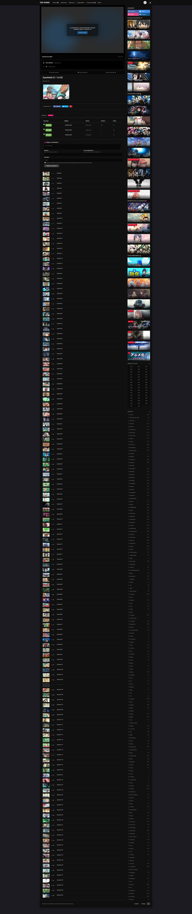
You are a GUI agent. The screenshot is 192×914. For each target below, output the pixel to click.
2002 (131, 387)
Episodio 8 (59, 208)
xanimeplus (132, 878)
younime (131, 884)
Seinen (131, 803)
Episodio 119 (60, 764)
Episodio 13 (59, 233)
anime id (131, 426)
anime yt (131, 441)
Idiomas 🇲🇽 (63, 2)
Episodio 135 (60, 845)
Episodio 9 (59, 213)
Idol (130, 696)
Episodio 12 (59, 228)
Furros (131, 678)
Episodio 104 (60, 689)
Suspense (132, 842)
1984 (131, 403)
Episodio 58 (59, 459)
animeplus (132, 534)
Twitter (143, 11)
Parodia (131, 767)
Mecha (131, 740)
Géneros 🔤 (55, 2)
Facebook (132, 11)
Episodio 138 (60, 860)
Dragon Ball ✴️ (80, 2)
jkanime (131, 717)
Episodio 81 (59, 574)
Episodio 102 (60, 679)
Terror (131, 845)
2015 (146, 374)
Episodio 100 (60, 669)
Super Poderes (133, 836)
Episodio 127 (60, 804)
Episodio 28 (59, 308)
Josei (131, 719)
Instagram (143, 14)
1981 (131, 405)
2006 (146, 382)
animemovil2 (132, 519)
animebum (132, 462)
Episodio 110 (60, 719)
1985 (146, 400)
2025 (139, 366)
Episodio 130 (60, 819)
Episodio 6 (59, 198)
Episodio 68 (59, 509)
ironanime (132, 699)
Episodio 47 (59, 403)
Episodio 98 (59, 659)
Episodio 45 (59, 393)
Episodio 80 (59, 569)
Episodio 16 (59, 248)
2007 (139, 382)
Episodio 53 (59, 433)
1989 (139, 398)
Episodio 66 (59, 499)
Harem (131, 684)
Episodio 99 (59, 664)
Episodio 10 (59, 218)
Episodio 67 (59, 504)
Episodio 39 (59, 363)
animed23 (132, 465)
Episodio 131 (60, 824)
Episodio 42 (59, 378)
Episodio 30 (59, 318)
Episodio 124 (60, 789)
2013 (139, 377)
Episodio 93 (59, 634)
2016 (139, 374)
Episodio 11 (59, 223)
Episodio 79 (59, 564)
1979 (139, 405)
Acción (131, 414)
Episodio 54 (59, 438)
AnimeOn (132, 525)
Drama (131, 645)
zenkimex (132, 893)
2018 (146, 371)
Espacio (131, 663)
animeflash (132, 480)
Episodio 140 (60, 870)
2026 (131, 366)
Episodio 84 (59, 589)
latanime (131, 725)
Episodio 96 (59, 649)
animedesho (132, 468)
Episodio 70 (59, 519)
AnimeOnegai (133, 528)
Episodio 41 (59, 373)
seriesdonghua (133, 809)
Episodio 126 (60, 799)
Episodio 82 (59, 579)
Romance (132, 797)
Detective (132, 633)
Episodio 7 (59, 203)
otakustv (131, 764)
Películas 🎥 (72, 2)
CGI (130, 585)
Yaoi (131, 881)
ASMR (131, 558)
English (131, 657)
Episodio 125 (60, 794)
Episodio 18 (59, 258)
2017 (131, 374)
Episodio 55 (59, 443)
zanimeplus (132, 890)
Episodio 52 (59, 428)
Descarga (51, 115)
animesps (132, 540)
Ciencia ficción (133, 591)
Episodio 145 (60, 895)
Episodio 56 (59, 448)
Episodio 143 (60, 885)
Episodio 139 (60, 865)
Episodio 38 (59, 358)
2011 (131, 379)
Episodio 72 (59, 529)
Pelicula (131, 770)
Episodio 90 (59, 619)
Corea (131, 603)
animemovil (132, 516)
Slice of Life (132, 824)
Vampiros (132, 860)
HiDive (131, 690)
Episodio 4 (59, 188)
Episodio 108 (60, 709)
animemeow (132, 513)
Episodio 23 (59, 283)
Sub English (132, 833)
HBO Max (132, 687)
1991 (146, 395)
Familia (131, 666)
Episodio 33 (59, 333)
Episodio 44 (59, 388)
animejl (131, 504)
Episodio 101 (60, 674)
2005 (131, 385)
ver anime (132, 863)
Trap (131, 851)
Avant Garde (132, 564)
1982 (146, 403)
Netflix (131, 758)
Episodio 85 (59, 594)
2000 (146, 387)
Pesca (131, 773)
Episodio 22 (59, 278)
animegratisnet (133, 498)
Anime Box (132, 420)
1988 (146, 398)
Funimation (132, 675)
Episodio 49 (59, 413)
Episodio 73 (59, 534)
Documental (132, 639)
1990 (131, 398)
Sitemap (143, 903)
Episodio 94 (59, 639)
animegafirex (133, 492)
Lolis (131, 731)
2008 (131, 382)
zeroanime (132, 896)
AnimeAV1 (132, 453)
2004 (139, 385)
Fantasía (131, 672)
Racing (131, 782)
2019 (139, 371)
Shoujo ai (132, 818)
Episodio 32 (59, 328)
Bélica (131, 573)
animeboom (132, 459)
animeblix (132, 456)
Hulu (131, 693)
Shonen (131, 815)
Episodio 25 (59, 293)
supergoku (132, 839)
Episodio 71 (59, 524)
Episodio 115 (60, 744)
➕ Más (99, 2)
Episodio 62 (59, 479)
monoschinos (133, 746)
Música (131, 752)
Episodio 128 (60, 809)
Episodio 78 (59, 559)
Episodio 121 (60, 774)
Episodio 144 (60, 890)
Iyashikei (132, 711)
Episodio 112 (60, 729)
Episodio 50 (59, 418)
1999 (131, 390)
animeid (131, 501)
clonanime (132, 594)
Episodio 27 (59, 303)
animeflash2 (132, 483)
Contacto (136, 903)
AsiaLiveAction (133, 555)
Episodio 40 (59, 368)
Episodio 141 (60, 875)
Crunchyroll (132, 621)
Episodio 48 (59, 408)
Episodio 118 (60, 759)
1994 (146, 392)
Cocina (131, 597)
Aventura (132, 567)
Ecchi (131, 651)
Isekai (131, 702)
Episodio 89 (59, 614)
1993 (131, 395)
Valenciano (132, 857)
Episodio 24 (59, 288)
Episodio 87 (59, 604)
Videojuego (132, 872)
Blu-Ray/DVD (132, 576)
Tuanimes (132, 854)
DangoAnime (132, 624)
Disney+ (131, 636)
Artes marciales (133, 552)
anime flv (132, 423)
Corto (131, 606)
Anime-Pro (132, 444)
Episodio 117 (60, 754)
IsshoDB (131, 705)
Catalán (131, 582)
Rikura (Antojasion (134, 794)
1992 (139, 395)
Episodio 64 (59, 489)
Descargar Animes (134, 630)
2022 (139, 369)
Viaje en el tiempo (134, 869)
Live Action (132, 728)
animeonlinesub (133, 531)
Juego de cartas (133, 722)
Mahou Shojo (132, 737)
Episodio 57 (59, 453)
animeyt (131, 549)
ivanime (131, 708)
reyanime (132, 788)
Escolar (131, 660)
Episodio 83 (59, 584)
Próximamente (133, 779)
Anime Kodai (132, 429)
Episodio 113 (60, 734)
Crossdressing (133, 618)
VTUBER (131, 875)
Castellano (132, 579)
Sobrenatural (132, 827)
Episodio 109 (60, 714)
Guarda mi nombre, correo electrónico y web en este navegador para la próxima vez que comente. (69, 162)
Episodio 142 (60, 880)
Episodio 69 (59, 514)
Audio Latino (132, 561)
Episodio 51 (59, 423)
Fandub (131, 669)
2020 (131, 371)
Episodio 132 (60, 829)
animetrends (132, 543)
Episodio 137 (60, 855)
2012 (146, 377)
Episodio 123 (60, 784)
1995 (139, 392)
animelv (131, 510)
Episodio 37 (59, 353)
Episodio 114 (60, 739)
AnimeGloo (132, 495)
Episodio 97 (59, 654)
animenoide (132, 522)
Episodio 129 (60, 814)
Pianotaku (132, 776)
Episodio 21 (59, 273)
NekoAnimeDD (133, 755)
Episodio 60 (59, 469)
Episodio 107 (60, 704)
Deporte (131, 627)
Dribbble (132, 14)
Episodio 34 (59, 338)
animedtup (132, 471)
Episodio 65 (59, 494)
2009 (146, 379)
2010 (139, 379)
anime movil (132, 432)
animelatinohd (133, 507)
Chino (131, 588)
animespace (132, 537)
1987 (131, 400)
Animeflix (132, 486)
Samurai (131, 800)
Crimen (131, 609)
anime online (132, 435)
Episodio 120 (60, 769)
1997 (146, 390)
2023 (131, 369)
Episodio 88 (59, 609)
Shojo (131, 812)
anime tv (131, 438)
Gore (131, 681)
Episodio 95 (59, 644)
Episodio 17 (59, 253)
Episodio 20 (59, 268)
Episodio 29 (59, 313)
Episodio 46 (59, 398)
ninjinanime (132, 761)
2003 (146, 385)
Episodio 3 (59, 183)
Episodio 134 (60, 840)
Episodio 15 (59, 243)
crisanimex (132, 615)
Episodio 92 (59, 629)
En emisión (132, 654)
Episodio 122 (60, 779)
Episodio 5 (59, 193)
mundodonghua (133, 749)
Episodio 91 (59, 624)
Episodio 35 (59, 343)
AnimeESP (132, 474)
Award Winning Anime (134, 570)
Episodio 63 (59, 484)
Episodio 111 (60, 724)
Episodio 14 (59, 238)
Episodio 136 (60, 850)
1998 (139, 390)
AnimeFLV (132, 489)
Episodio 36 (59, 348)
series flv (132, 806)
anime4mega (132, 447)
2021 (146, 369)
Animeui (131, 546)
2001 (139, 387)
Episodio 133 (60, 835)
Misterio (131, 743)
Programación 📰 (91, 2)
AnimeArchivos (133, 450)
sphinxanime (132, 830)
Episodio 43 (59, 383)
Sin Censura (132, 821)
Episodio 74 (59, 539)
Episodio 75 (59, 544)
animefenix (132, 477)
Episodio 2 (59, 178)
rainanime (132, 785)
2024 (146, 366)
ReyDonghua (132, 791)
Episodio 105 (60, 694)
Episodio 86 (59, 599)
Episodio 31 (59, 323)
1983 (139, 403)
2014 (131, 377)
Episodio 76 (59, 549)
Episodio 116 (60, 749)
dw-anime (132, 648)
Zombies (132, 899)
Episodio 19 (59, 263)
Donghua (132, 642)
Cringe (131, 612)
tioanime (132, 848)
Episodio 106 (60, 699)
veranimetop (132, 866)
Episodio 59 (59, 464)
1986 (139, 400)
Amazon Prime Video (134, 417)
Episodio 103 (60, 684)
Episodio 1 (59, 173)
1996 (131, 392)
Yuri (130, 887)
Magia (131, 734)
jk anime (131, 714)
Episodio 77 (59, 554)
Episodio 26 (59, 298)
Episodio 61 (59, 474)
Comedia (132, 600)
